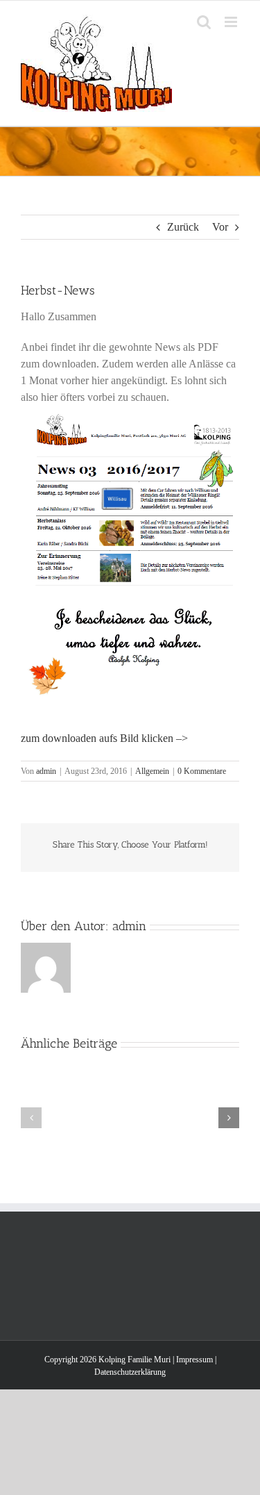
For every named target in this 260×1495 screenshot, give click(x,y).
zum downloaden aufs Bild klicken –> (104, 738)
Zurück (183, 227)
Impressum (194, 1359)
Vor (220, 227)
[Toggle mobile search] (204, 22)
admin (46, 771)
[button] (31, 1117)
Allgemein (152, 771)
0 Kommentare (201, 771)
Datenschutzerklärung (130, 1372)
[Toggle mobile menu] (232, 22)
